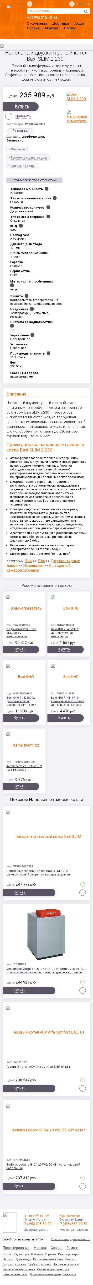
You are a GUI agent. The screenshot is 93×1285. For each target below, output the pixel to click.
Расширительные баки (48, 1259)
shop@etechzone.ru (36, 1229)
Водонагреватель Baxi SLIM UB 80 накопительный (21, 633)
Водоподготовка (14, 1264)
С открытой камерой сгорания (38, 568)
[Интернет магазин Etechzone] (14, 15)
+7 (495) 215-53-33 (42, 17)
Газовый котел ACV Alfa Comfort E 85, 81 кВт (38, 1066)
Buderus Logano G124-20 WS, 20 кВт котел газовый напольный (43, 1166)
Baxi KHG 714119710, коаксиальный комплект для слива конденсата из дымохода (67, 701)
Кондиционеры (68, 1254)
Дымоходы (23, 1259)
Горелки (50, 1254)
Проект (33, 28)
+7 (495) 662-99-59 (72, 1224)
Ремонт (73, 1248)
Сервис (70, 28)
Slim (41, 561)
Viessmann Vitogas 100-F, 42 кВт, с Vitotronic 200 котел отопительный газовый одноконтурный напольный (45, 970)
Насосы (8, 1259)
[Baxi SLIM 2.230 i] (77, 99)
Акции (79, 23)
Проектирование (16, 1248)
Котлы (7, 1254)
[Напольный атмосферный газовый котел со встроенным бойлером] (77, 116)
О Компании (37, 23)
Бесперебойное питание (19, 1269)
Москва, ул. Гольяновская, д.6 (75, 1229)
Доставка (60, 23)
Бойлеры (37, 1254)
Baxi (28, 561)
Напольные (33, 565)
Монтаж (52, 28)
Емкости (71, 1259)
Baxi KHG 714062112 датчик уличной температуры (65, 633)
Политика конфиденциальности (70, 1239)
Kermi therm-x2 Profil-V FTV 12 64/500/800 (24, 768)
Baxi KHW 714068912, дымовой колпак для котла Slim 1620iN (21, 701)
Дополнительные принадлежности (53, 1274)
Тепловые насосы (15, 1274)
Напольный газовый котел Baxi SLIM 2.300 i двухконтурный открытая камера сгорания (38, 872)
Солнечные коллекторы (53, 1269)
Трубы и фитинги (39, 1264)
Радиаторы (21, 1254)
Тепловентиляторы (66, 1264)
